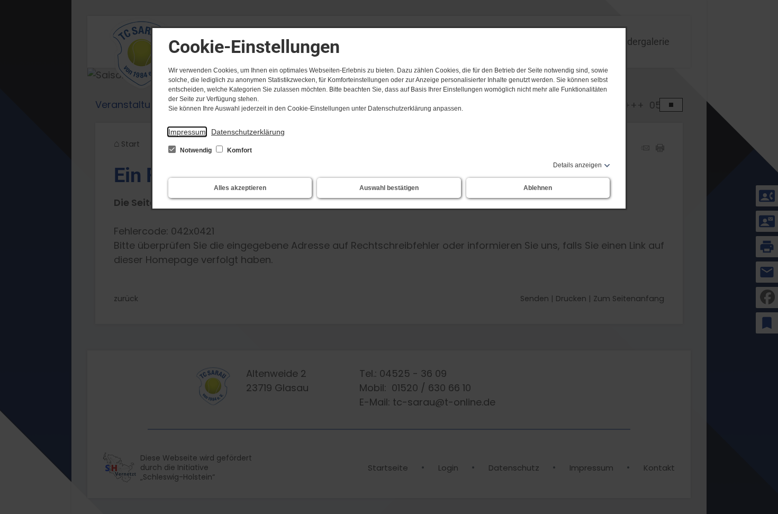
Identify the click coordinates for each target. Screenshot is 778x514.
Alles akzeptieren (240, 188)
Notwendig (195, 150)
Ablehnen (537, 188)
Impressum (187, 132)
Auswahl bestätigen (389, 188)
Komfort (238, 150)
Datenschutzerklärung (248, 132)
